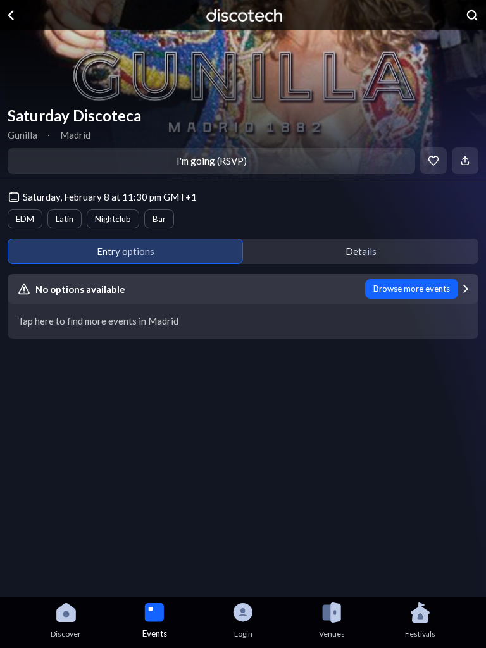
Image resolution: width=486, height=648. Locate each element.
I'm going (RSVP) (212, 160)
